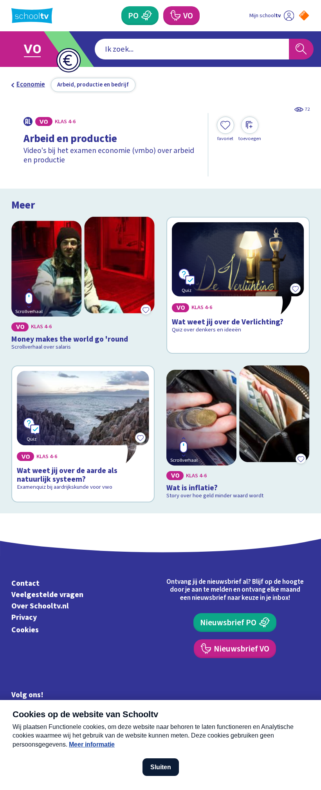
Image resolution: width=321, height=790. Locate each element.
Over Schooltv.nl (40, 606)
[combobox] (192, 49)
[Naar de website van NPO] (304, 15)
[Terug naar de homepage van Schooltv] (32, 15)
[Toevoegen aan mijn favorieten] (146, 310)
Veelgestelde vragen (47, 594)
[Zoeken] (301, 49)
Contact (25, 583)
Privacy (24, 617)
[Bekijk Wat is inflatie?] (237, 433)
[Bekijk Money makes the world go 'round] (82, 285)
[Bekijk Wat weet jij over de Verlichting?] (237, 285)
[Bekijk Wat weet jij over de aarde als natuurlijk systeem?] (82, 433)
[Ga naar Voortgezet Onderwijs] (38, 49)
